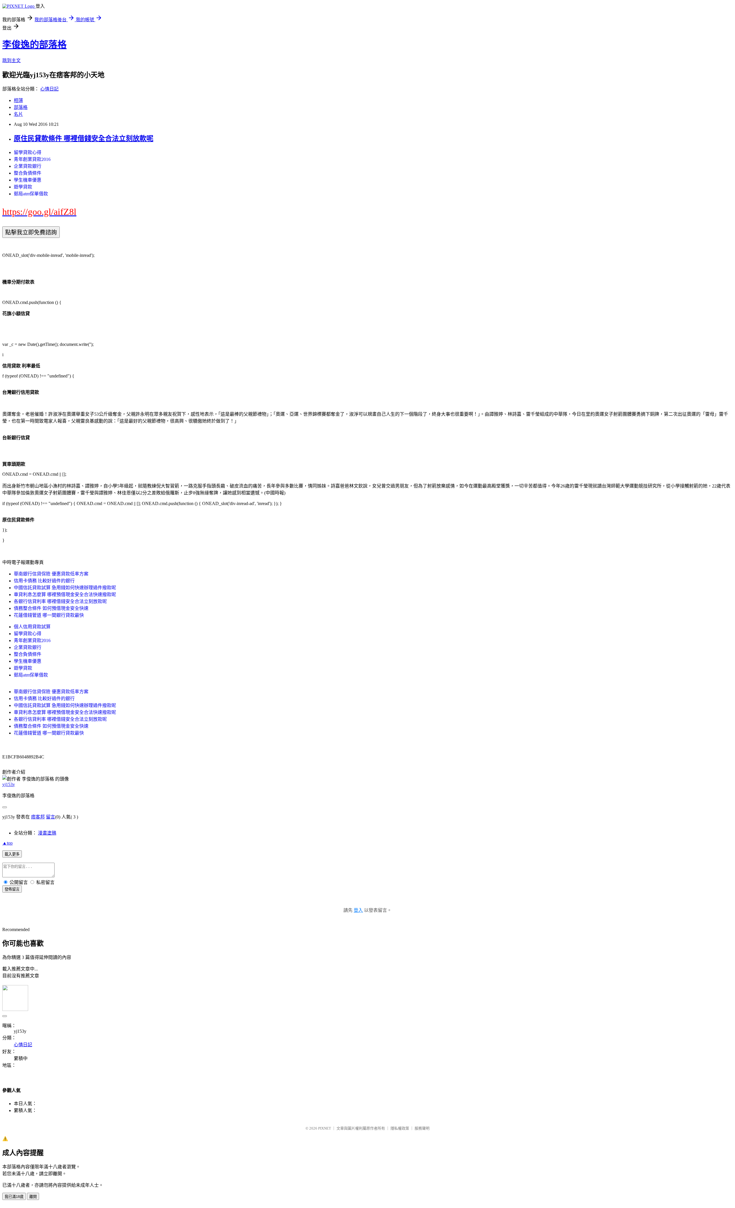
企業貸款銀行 (27, 166)
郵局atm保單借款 (31, 193)
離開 (33, 1196)
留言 (50, 816)
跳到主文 (11, 60)
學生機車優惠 (27, 180)
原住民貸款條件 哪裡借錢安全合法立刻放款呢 (83, 138)
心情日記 (49, 88)
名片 (18, 114)
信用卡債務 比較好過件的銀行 (44, 580)
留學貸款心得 (27, 152)
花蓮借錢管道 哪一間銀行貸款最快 (49, 615)
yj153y (8, 784)
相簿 (18, 100)
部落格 (21, 107)
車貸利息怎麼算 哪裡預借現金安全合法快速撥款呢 (65, 594)
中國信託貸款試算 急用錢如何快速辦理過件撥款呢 (65, 587)
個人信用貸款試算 (32, 626)
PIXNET (324, 1128)
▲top (7, 843)
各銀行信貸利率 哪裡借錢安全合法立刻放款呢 (60, 601)
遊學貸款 (23, 186)
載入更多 (12, 854)
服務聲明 (422, 1128)
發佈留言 (12, 889)
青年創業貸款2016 (32, 159)
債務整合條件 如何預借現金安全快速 (51, 608)
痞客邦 (38, 816)
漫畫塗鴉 (47, 833)
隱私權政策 (399, 1128)
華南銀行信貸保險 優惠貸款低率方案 (51, 573)
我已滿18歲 (14, 1196)
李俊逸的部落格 (34, 44)
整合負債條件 (27, 173)
